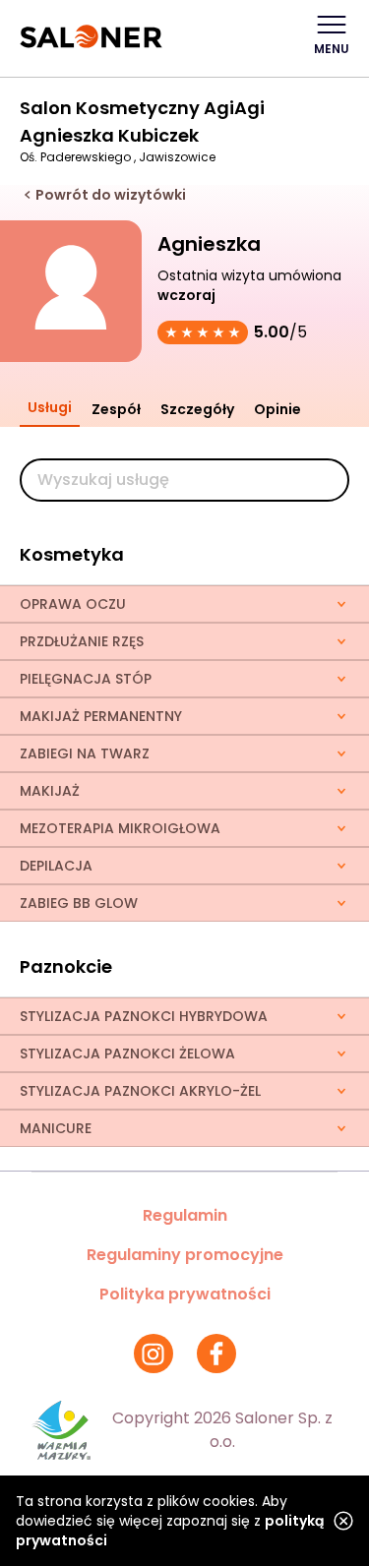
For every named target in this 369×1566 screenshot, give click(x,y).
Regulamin (185, 1215)
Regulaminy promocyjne (185, 1254)
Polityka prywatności (185, 1294)
